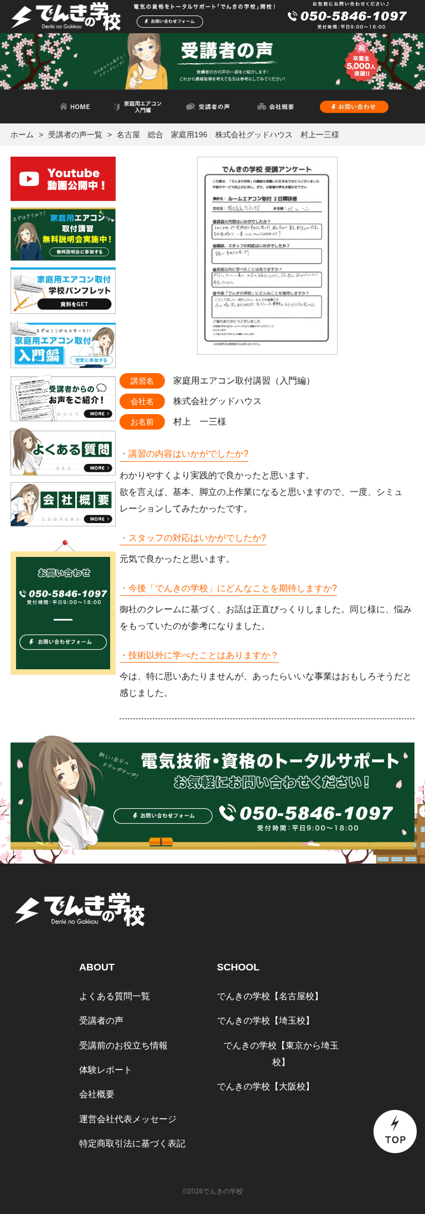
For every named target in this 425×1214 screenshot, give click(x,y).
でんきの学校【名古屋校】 (270, 996)
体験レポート (105, 1069)
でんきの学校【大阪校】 (265, 1086)
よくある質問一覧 (114, 996)
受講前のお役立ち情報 (123, 1045)
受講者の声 (101, 1020)
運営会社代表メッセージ (128, 1119)
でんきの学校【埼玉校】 (265, 1020)
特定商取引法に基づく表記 (132, 1143)
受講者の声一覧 (75, 134)
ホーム (22, 134)
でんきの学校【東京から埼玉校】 (281, 1054)
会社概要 (97, 1094)
